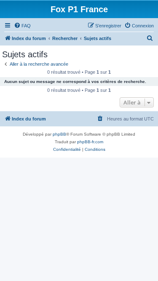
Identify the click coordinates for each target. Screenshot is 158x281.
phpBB (59, 134)
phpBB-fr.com (90, 141)
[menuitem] (22, 26)
